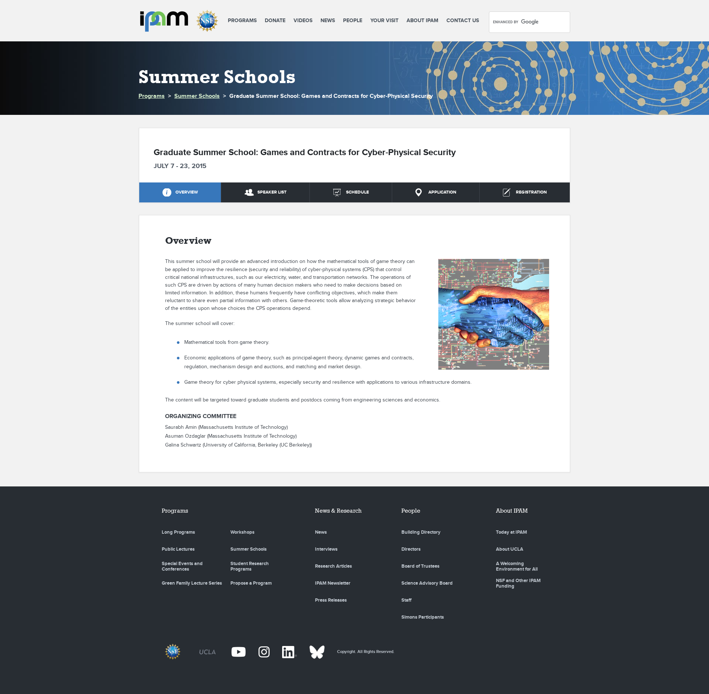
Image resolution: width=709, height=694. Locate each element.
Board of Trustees (420, 566)
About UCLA (509, 549)
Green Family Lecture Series (192, 583)
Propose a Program (251, 583)
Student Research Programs (249, 566)
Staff (406, 600)
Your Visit (384, 20)
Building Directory (421, 532)
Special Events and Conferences (182, 566)
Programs (242, 20)
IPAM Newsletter (332, 583)
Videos (303, 20)
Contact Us (462, 20)
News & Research (338, 510)
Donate (275, 20)
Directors (411, 549)
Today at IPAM (511, 532)
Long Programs (178, 532)
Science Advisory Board (427, 583)
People (352, 20)
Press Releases (331, 600)
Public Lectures (178, 549)
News (328, 20)
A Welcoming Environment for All (517, 566)
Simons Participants (422, 617)
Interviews (326, 549)
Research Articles (333, 566)
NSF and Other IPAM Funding (518, 583)
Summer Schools (197, 96)
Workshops (242, 532)
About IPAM (422, 20)
